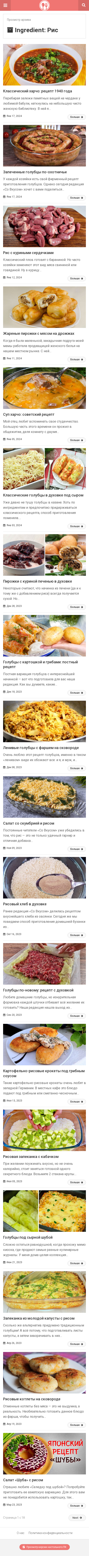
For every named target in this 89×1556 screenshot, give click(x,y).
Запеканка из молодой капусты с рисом (39, 1318)
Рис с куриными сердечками (28, 253)
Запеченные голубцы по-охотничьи (35, 172)
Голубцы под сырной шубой (28, 1237)
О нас (20, 1533)
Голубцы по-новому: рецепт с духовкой (38, 990)
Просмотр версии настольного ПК (46, 1547)
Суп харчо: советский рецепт (28, 414)
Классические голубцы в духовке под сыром (43, 495)
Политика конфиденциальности (50, 1533)
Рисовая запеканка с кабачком (31, 1156)
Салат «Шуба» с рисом (23, 1480)
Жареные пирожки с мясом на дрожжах (38, 333)
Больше (75, 117)
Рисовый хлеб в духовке (25, 904)
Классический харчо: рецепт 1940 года (37, 91)
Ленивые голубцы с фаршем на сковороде (41, 748)
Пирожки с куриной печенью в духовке (37, 581)
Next (75, 1517)
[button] (5, 5)
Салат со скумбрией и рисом (28, 823)
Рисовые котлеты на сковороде (31, 1399)
